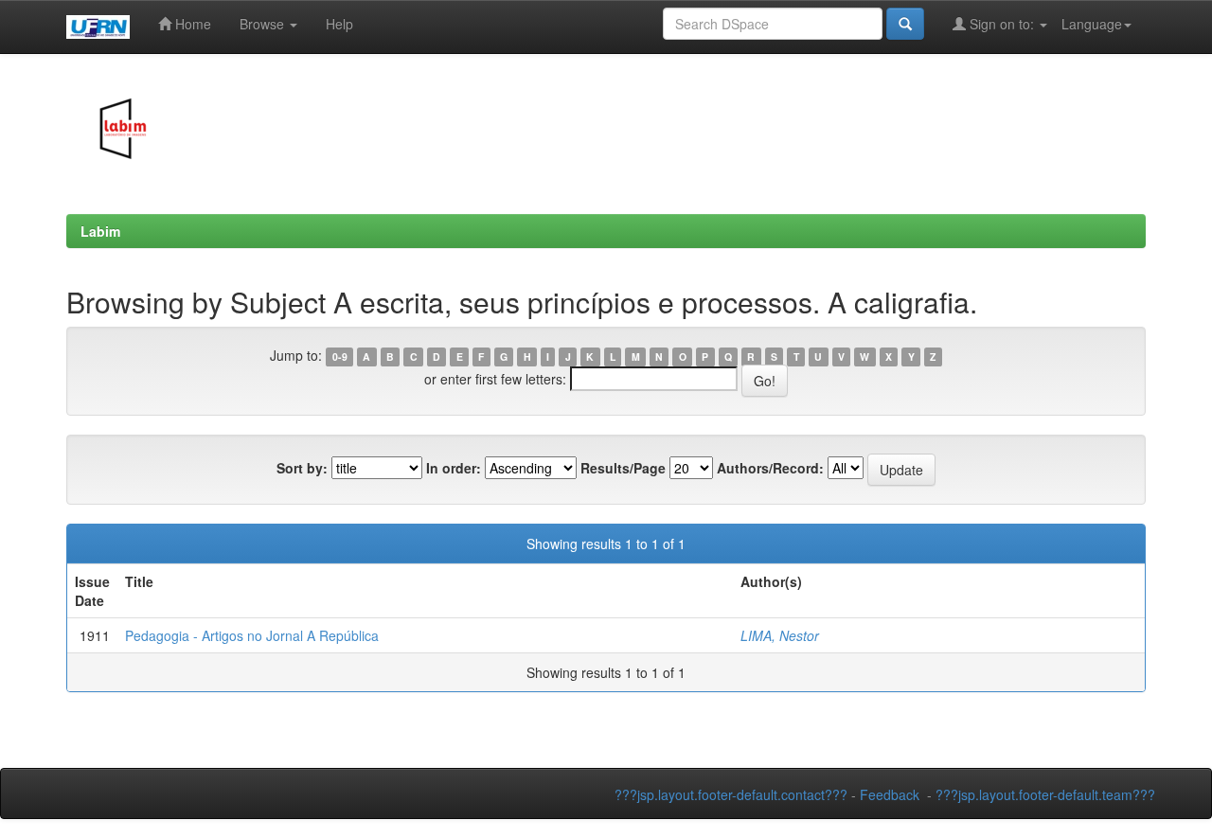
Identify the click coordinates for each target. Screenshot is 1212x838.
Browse (264, 23)
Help (339, 23)
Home (191, 23)
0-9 (340, 356)
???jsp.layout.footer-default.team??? (1045, 794)
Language (1091, 23)
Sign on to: (1002, 23)
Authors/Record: (770, 467)
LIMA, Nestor (779, 635)
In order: (453, 467)
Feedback (889, 794)
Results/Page (623, 467)
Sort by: (302, 467)
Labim (100, 231)
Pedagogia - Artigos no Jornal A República (252, 635)
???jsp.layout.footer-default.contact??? (731, 794)
